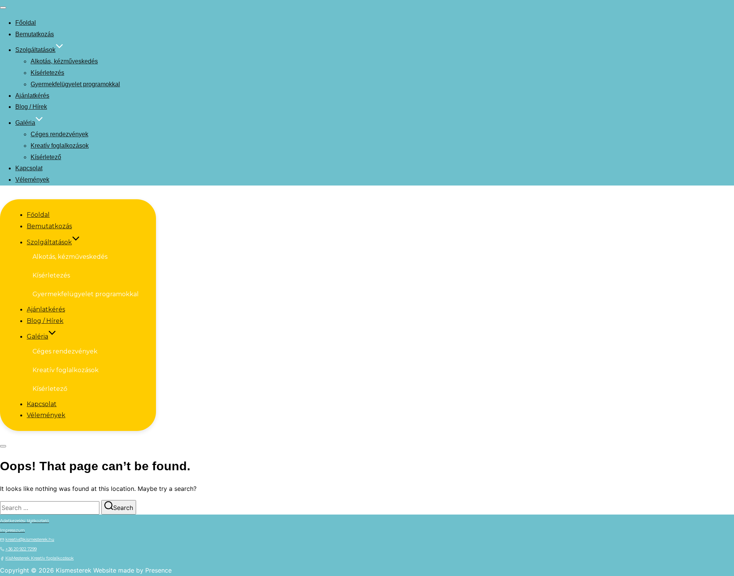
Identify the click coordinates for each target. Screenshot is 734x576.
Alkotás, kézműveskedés (64, 61)
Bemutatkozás (34, 34)
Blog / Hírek (31, 106)
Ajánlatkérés (32, 95)
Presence (158, 570)
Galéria (25, 122)
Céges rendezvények (59, 134)
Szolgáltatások (35, 50)
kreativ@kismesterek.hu (29, 539)
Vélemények (32, 179)
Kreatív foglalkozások (60, 145)
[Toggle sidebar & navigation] (3, 446)
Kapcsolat (28, 168)
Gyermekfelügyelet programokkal (75, 84)
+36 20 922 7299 (21, 549)
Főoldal (25, 22)
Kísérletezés (47, 72)
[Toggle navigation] (3, 7)
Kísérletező (46, 157)
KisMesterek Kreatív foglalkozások (39, 558)
